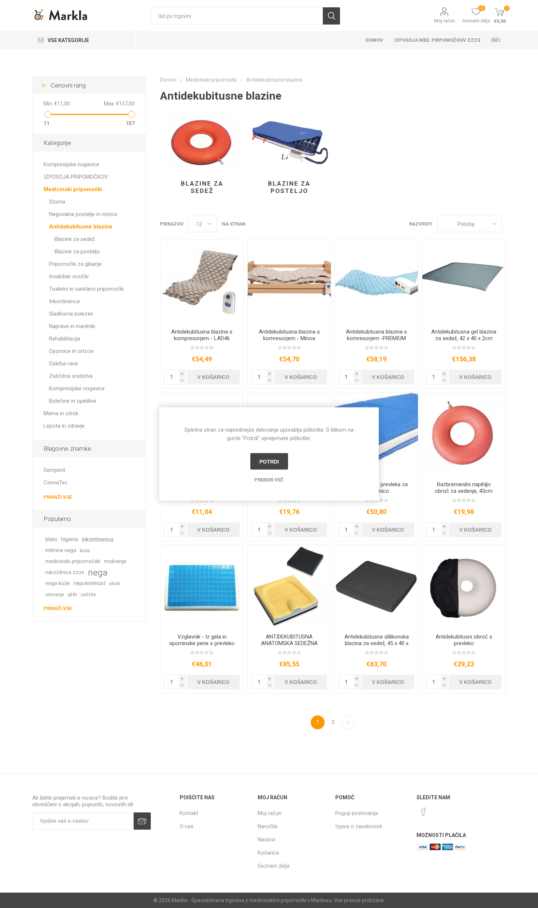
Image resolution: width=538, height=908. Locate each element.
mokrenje (115, 561)
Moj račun (444, 20)
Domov (374, 40)
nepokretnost (89, 583)
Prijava (142, 821)
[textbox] (237, 16)
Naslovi (266, 839)
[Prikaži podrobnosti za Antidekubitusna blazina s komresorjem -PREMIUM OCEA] (376, 281)
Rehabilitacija (64, 338)
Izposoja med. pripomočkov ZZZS (437, 40)
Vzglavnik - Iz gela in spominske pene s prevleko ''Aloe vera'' (202, 643)
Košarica (268, 852)
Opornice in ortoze (71, 351)
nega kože (57, 583)
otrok (114, 583)
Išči (331, 16)
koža (85, 550)
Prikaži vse (58, 497)
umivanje (54, 594)
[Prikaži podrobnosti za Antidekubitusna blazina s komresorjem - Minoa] (289, 281)
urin (72, 594)
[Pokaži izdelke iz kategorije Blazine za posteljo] (289, 142)
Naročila (267, 826)
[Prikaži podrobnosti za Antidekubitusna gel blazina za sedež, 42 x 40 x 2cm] (463, 281)
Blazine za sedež (202, 187)
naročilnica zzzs (64, 572)
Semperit (54, 470)
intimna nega (60, 550)
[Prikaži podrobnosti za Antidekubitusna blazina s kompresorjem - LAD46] (201, 281)
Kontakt (189, 813)
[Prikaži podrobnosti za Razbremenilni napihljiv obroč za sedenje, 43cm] (463, 434)
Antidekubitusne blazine (80, 226)
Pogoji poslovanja (356, 813)
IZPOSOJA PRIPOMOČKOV (76, 177)
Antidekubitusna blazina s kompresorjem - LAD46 (201, 335)
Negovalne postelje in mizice (83, 214)
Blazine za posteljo (289, 187)
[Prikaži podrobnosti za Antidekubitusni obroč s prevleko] (463, 586)
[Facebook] (423, 812)
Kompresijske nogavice (71, 164)
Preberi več (269, 480)
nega (98, 573)
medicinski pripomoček (72, 561)
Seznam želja (273, 866)
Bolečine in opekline (72, 401)
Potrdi (269, 461)
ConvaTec (56, 482)
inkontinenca (97, 539)
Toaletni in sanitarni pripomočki (86, 289)
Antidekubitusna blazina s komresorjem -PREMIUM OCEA (376, 338)
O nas (187, 826)
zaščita (88, 594)
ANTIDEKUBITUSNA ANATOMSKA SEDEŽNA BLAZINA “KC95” (289, 643)
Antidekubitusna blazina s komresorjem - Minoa (289, 335)
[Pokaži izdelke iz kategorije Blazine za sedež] (202, 142)
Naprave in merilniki (72, 326)
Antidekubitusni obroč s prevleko (464, 640)
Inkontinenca (64, 301)
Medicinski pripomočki (73, 189)
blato (51, 539)
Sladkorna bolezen (71, 313)
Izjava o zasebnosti (358, 826)
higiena (69, 539)
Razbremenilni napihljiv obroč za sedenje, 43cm (464, 487)
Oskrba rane (63, 363)
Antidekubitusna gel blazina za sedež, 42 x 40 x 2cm (463, 335)
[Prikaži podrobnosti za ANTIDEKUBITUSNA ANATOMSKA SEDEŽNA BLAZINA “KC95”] (289, 586)
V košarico (213, 377)
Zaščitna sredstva (71, 376)
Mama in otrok (61, 413)
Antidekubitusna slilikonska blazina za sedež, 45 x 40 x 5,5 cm (376, 643)
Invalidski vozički (69, 276)
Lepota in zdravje (64, 426)
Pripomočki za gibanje (75, 264)
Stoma (57, 201)
